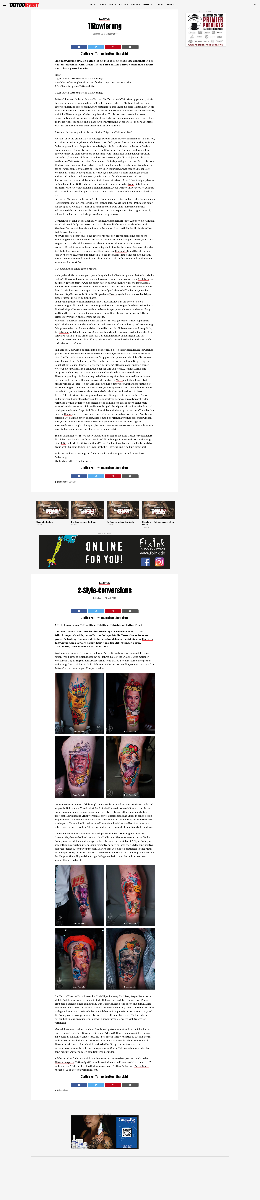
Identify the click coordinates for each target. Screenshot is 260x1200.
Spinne (135, 425)
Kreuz (106, 180)
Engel (78, 254)
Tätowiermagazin (64, 1062)
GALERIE (122, 5)
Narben (79, 125)
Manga (72, 852)
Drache (113, 294)
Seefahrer (143, 279)
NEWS (102, 5)
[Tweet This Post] (96, 47)
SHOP (169, 5)
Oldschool (77, 646)
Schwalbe (64, 332)
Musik (90, 243)
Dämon (68, 413)
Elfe (108, 258)
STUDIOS (159, 5)
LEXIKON (134, 5)
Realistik (147, 639)
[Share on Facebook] (79, 47)
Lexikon (72, 482)
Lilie (63, 443)
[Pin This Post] (113, 47)
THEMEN (91, 5)
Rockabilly (91, 220)
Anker (127, 286)
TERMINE (146, 5)
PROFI (111, 5)
